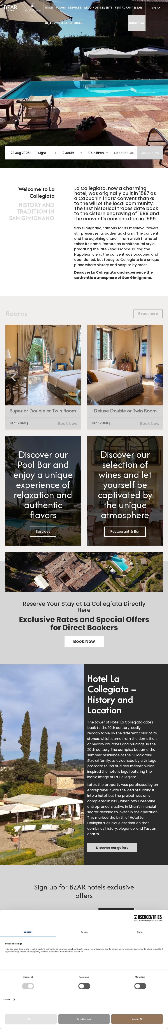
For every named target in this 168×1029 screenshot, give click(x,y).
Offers (50, 23)
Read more (148, 313)
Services (74, 7)
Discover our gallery (112, 847)
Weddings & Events (98, 7)
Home (49, 7)
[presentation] (14, 378)
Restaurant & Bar (125, 531)
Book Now (136, 23)
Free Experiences (69, 23)
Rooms (61, 7)
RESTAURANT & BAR (128, 7)
